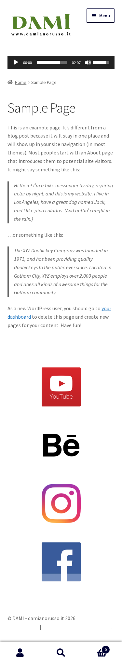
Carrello (94, 647)
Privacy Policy (22, 626)
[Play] (16, 62)
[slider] (52, 62)
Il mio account (20, 653)
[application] (61, 62)
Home (20, 82)
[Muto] (88, 62)
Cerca (61, 653)
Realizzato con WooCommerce (77, 626)
